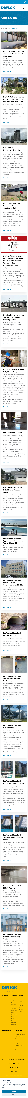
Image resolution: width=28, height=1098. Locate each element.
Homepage (4, 28)
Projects (21, 1001)
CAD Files (13, 1022)
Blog (20, 1003)
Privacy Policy (14, 1067)
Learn (9, 28)
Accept (14, 1091)
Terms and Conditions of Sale (14, 1075)
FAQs (20, 1011)
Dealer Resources (14, 1063)
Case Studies (15, 28)
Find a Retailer (6, 1030)
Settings (14, 1094)
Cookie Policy (14, 1071)
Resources (14, 995)
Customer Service (20, 1050)
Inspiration (22, 999)
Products (5, 995)
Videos (21, 1005)
